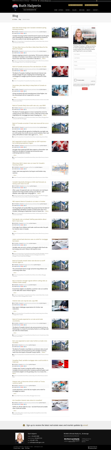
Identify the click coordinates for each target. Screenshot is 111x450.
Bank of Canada (17, 41)
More (41, 39)
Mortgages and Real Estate (29, 167)
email (85, 425)
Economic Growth (39, 99)
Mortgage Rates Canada (27, 296)
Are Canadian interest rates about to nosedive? (27, 400)
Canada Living (38, 136)
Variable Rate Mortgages (31, 62)
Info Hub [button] (81, 10)
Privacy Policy (17, 448)
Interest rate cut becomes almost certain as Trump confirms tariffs (28, 382)
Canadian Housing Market (26, 177)
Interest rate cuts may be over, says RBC (25, 301)
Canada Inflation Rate (39, 41)
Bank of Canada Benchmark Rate (28, 41)
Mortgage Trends (16, 256)
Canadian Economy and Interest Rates (31, 31)
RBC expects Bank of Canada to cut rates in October (28, 201)
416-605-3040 (34, 0)
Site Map (27, 448)
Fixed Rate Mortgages (43, 195)
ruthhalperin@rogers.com (45, 0)
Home (55, 10)
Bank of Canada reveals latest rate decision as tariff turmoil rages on (28, 261)
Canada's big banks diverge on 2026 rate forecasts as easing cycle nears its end (29, 182)
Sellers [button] (74, 10)
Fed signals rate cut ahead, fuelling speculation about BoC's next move (29, 220)
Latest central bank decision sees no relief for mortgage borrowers (30, 240)
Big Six (36, 195)
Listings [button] (60, 10)
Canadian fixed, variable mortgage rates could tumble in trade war (30, 361)
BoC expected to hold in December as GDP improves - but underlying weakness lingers (29, 142)
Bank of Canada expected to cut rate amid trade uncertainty (27, 320)
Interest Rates (21, 42)
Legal (22, 448)
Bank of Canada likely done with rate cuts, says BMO (29, 105)
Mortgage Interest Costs (20, 62)
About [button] (88, 10)
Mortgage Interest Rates (28, 264)
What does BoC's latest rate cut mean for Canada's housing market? (28, 164)
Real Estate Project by (92, 446)
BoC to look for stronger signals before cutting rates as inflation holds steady (29, 281)
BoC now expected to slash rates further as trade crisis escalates (29, 341)
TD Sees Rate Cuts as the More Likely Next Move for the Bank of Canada (29, 48)
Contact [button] (95, 10)
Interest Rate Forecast (40, 60)
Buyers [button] (68, 10)
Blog (20, 19)
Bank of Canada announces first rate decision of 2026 (29, 66)
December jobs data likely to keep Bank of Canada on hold (29, 86)
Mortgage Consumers (29, 254)
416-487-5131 (38, 438)
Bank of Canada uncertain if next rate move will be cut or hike (30, 124)
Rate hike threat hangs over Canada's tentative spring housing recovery (29, 28)
